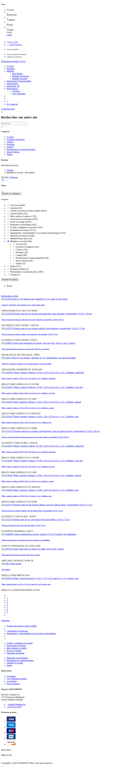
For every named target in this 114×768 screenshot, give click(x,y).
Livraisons (11, 676)
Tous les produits (17, 205)
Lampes (10, 147)
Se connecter (12, 104)
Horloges (11, 144)
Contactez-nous (8, 109)
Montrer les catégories (11, 194)
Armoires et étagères (16, 139)
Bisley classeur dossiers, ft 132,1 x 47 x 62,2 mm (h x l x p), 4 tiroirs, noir (26, 584)
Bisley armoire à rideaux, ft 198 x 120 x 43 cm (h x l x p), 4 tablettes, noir (26, 496)
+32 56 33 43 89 (14, 707)
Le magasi (11, 681)
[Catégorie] (7, 17)
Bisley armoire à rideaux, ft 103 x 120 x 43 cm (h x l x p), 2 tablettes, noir (26, 422)
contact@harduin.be (16, 704)
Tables (9, 154)
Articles (10, 170)
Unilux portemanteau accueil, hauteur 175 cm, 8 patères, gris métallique (26, 540)
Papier (9, 665)
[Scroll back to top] (2, 765)
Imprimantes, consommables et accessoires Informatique (31, 633)
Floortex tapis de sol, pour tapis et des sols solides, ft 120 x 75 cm (23, 525)
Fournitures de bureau (16, 645)
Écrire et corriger (14, 650)
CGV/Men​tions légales (17, 679)
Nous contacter (13, 684)
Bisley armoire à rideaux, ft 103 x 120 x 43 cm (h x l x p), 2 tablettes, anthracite (29, 378)
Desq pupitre (6, 569)
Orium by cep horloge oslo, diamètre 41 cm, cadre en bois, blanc (23, 305)
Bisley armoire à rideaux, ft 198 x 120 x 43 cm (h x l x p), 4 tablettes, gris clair (28, 466)
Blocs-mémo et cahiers (17, 648)
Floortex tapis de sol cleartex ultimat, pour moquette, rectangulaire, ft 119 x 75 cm (30, 334)
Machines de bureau (15, 653)
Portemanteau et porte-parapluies (21, 149)
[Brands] (7, 22)
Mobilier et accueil (15, 663)
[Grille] (3, 180)
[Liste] (6, 180)
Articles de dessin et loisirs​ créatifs (22, 626)
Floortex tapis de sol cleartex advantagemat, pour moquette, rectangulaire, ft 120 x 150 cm (32, 319)
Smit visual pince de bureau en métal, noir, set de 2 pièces (21, 555)
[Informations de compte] (7, 27)
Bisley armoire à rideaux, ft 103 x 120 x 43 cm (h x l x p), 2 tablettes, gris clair (28, 393)
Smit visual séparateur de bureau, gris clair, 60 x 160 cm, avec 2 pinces (25, 349)
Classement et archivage (17, 631)
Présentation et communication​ (20, 660)
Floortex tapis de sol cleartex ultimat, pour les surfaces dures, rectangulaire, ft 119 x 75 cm (32, 511)
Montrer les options (10, 280)
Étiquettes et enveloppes (17, 658)
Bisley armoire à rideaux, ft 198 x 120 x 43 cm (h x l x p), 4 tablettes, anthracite (29, 452)
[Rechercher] (7, 12)
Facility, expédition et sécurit (19, 643)
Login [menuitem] (9, 35)
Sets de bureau (13, 152)
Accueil (10, 137)
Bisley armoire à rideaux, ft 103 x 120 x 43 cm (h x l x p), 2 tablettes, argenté (28, 408)
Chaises (10, 142)
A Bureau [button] (13, 177)
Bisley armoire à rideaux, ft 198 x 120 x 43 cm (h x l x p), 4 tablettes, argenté (28, 481)
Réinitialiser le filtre (9, 296)
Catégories (5, 621)
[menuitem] (10, 66)
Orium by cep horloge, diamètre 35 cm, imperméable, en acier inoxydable (26, 364)
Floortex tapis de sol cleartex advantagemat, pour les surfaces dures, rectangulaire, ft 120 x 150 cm (35, 437)
